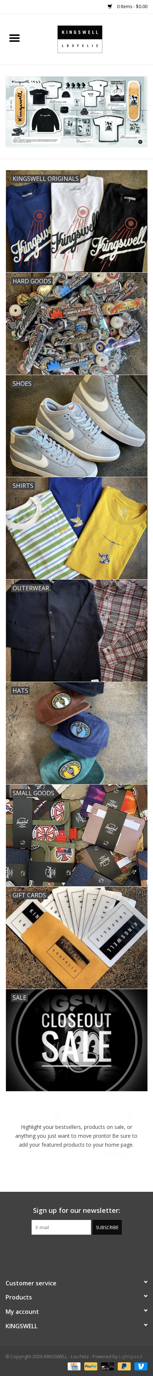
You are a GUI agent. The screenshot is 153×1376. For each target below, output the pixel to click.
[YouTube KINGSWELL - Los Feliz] (76, 1250)
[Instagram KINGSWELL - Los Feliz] (103, 1250)
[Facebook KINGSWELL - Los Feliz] (50, 1250)
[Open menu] (14, 37)
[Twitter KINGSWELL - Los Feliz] (63, 1250)
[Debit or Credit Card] (106, 1366)
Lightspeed (130, 1356)
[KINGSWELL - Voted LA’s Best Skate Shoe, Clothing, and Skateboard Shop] (91, 38)
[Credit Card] (73, 1366)
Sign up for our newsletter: (76, 1210)
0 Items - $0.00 (131, 6)
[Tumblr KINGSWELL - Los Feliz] (90, 1250)
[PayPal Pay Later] (123, 1366)
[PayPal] (90, 1366)
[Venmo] (139, 1366)
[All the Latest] (76, 112)
